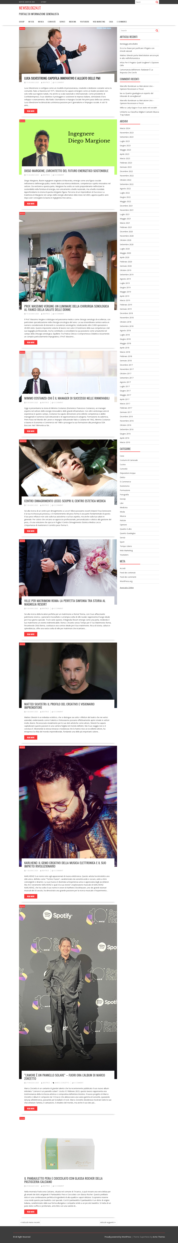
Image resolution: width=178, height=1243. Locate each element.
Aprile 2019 (124, 296)
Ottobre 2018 (125, 322)
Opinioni (123, 524)
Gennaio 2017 (126, 412)
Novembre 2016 (127, 421)
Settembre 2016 (126, 429)
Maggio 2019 (125, 292)
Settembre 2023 (126, 137)
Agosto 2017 (125, 382)
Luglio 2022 (125, 193)
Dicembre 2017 (126, 365)
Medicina (72, 21)
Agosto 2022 (125, 188)
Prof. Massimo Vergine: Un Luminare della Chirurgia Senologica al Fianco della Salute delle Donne (66, 308)
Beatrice (46, 82)
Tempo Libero (126, 546)
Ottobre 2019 (125, 270)
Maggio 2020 (125, 253)
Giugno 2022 (125, 197)
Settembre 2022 (126, 184)
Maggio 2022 (125, 201)
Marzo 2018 (125, 352)
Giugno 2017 (125, 390)
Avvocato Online (127, 587)
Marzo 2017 (125, 403)
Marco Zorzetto (62, 1083)
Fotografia (124, 494)
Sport (122, 542)
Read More (30, 111)
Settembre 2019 (126, 274)
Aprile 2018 (124, 347)
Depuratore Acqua (127, 473)
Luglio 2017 (125, 386)
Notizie (31, 21)
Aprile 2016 (124, 438)
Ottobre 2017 (125, 373)
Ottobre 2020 (125, 240)
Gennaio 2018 (126, 360)
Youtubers (84, 21)
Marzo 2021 (125, 223)
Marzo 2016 (125, 442)
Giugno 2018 (125, 339)
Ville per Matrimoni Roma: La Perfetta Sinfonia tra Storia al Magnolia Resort (64, 602)
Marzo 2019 (125, 300)
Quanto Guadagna (127, 533)
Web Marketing (99, 21)
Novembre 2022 (127, 175)
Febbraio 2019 (126, 304)
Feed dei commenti (128, 577)
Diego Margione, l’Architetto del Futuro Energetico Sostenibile (66, 170)
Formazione (125, 490)
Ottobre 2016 (125, 425)
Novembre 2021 (127, 210)
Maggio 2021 (125, 218)
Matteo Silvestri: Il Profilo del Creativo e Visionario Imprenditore (59, 706)
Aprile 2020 (124, 257)
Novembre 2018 (127, 317)
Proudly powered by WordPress (118, 1237)
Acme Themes (159, 1237)
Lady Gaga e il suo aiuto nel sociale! (142, 107)
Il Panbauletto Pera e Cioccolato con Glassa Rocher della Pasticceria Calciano (63, 1180)
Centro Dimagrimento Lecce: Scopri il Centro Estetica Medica (65, 500)
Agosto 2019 (125, 279)
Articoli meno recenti (31, 1222)
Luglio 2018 (125, 335)
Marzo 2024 (125, 128)
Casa (111, 21)
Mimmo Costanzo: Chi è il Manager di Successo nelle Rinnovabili (66, 398)
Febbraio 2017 (126, 408)
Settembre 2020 (126, 244)
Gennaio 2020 (126, 266)
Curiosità (52, 21)
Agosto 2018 (125, 330)
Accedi (122, 568)
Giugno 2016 (125, 433)
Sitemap (43, 2)
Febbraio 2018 (126, 356)
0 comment (59, 82)
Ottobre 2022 (125, 180)
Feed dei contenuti (128, 572)
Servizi (62, 21)
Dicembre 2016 (126, 416)
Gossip (21, 21)
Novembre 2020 (127, 236)
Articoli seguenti (107, 1222)
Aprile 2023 (124, 154)
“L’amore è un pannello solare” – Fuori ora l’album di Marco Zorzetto (64, 1077)
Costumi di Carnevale (129, 460)
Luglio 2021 (125, 214)
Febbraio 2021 (126, 227)
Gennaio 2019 (126, 309)
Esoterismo (125, 486)
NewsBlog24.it (30, 8)
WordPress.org (126, 581)
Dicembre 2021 (126, 205)
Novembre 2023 (127, 132)
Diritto (122, 477)
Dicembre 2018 (126, 313)
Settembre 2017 (126, 378)
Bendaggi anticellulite (129, 44)
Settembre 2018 (126, 326)
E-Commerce (122, 21)
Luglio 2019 (125, 283)
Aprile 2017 (124, 399)
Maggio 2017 (125, 395)
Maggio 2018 (125, 343)
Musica (41, 21)
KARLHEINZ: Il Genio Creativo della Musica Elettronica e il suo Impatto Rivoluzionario (65, 864)
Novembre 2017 (127, 369)
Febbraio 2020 (126, 261)
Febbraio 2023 (126, 162)
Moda (122, 512)
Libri (121, 503)
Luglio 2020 (125, 249)
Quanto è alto (126, 529)
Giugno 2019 (125, 287)
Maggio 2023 (125, 150)
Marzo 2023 (125, 158)
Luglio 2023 (125, 141)
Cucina (22, 1118)
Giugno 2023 (125, 145)
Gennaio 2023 (126, 167)
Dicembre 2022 (126, 171)
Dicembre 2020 (126, 231)
